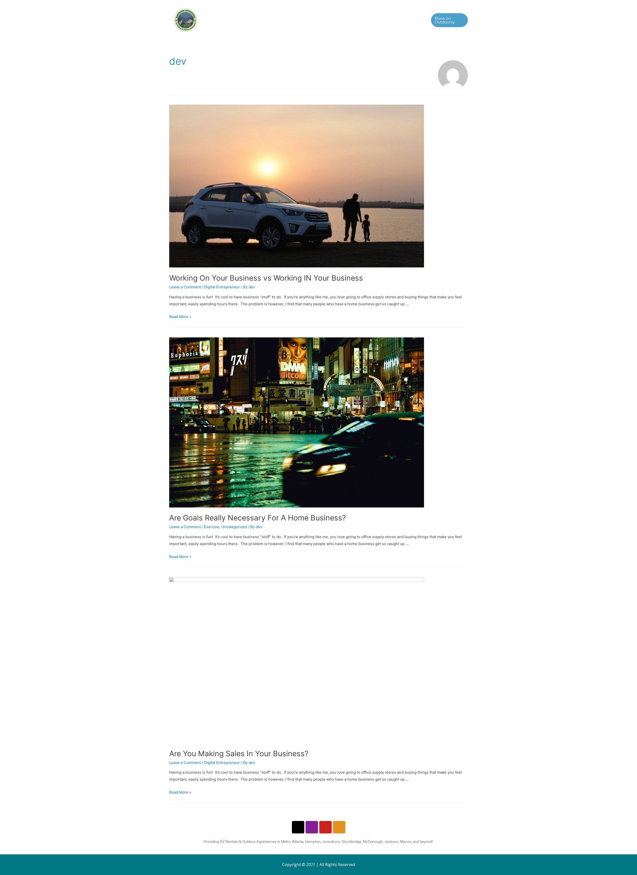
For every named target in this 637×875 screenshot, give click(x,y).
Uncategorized (234, 526)
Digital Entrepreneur (222, 287)
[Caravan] (339, 827)
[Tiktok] (298, 827)
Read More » (180, 316)
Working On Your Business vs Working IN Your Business (266, 277)
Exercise (211, 526)
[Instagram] (312, 827)
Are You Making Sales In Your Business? (238, 753)
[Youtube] (325, 827)
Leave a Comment (185, 287)
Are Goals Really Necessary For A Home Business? (257, 517)
